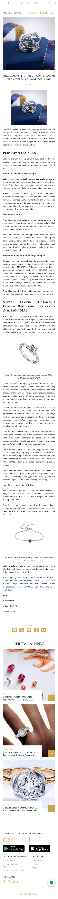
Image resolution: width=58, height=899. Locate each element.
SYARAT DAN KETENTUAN (13, 870)
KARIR (34, 868)
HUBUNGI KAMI (9, 861)
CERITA (35, 864)
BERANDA (7, 13)
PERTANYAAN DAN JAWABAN (10, 865)
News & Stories (18, 13)
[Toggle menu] (3, 3)
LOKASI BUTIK (37, 861)
